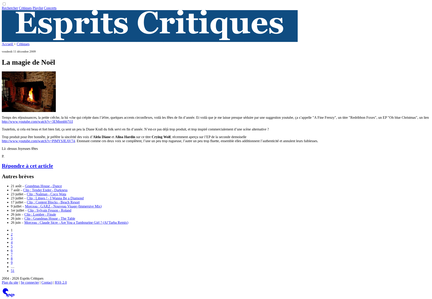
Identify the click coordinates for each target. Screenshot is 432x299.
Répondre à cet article (27, 166)
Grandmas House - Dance (43, 186)
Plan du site (10, 282)
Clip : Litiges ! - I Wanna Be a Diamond (55, 198)
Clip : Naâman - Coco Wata (46, 194)
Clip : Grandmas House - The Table (49, 218)
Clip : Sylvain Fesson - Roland (49, 210)
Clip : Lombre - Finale (40, 214)
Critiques (25, 8)
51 (12, 271)
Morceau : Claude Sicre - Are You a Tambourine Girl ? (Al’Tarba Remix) (76, 222)
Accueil (8, 44)
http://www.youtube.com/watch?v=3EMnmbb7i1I (37, 121)
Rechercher (10, 8)
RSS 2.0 (61, 282)
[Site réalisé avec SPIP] (8, 296)
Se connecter (30, 282)
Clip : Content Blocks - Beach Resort (53, 202)
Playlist (38, 8)
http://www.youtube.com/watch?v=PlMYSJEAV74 (38, 141)
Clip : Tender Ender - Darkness (45, 190)
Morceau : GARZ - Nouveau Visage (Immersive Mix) (63, 206)
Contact (46, 282)
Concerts (50, 8)
